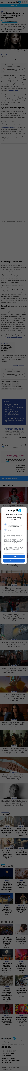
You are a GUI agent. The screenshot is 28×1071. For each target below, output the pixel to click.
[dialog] (14, 535)
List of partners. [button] (15, 542)
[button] (14, 533)
